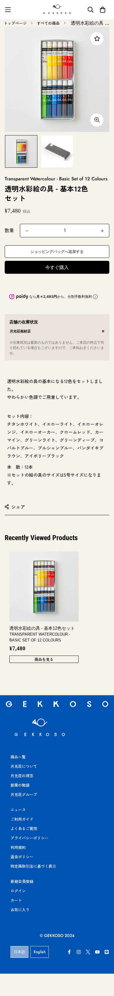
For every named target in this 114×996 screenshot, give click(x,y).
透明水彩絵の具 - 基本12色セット (42, 634)
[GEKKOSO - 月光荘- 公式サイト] (57, 9)
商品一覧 (18, 757)
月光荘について (24, 766)
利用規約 (18, 847)
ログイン (18, 890)
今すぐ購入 (57, 267)
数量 (9, 230)
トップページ (15, 23)
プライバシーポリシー (30, 838)
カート (16, 900)
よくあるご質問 (24, 828)
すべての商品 (48, 23)
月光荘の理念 (22, 775)
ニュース (18, 809)
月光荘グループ (24, 794)
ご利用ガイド (22, 819)
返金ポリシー (22, 856)
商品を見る (43, 659)
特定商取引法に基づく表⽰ (33, 866)
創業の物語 (20, 785)
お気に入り (20, 909)
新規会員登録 (22, 881)
